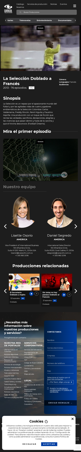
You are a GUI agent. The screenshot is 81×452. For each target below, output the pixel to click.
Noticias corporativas (11, 392)
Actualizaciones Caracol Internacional (12, 388)
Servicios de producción (37, 4)
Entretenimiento (44, 20)
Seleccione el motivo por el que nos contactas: (58, 378)
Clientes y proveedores (32, 368)
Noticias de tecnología (12, 365)
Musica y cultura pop (11, 370)
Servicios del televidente (33, 350)
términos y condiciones (59, 389)
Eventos (63, 4)
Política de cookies (31, 399)
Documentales (64, 20)
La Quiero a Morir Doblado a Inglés (50, 294)
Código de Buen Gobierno (33, 363)
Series (10, 20)
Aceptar (49, 444)
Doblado (13, 304)
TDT (25, 360)
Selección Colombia (11, 357)
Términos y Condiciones (32, 401)
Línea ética (28, 357)
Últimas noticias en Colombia (11, 350)
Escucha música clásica (12, 379)
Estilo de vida (9, 395)
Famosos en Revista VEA (13, 397)
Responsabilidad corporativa (30, 390)
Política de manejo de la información (32, 395)
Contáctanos (28, 366)
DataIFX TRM (9, 376)
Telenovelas (24, 20)
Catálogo (20, 4)
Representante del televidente (31, 353)
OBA (26, 371)
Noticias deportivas (11, 354)
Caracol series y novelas (12, 382)
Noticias (53, 4)
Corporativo (28, 404)
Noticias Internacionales (13, 367)
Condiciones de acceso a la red (33, 386)
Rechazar (29, 444)
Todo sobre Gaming (11, 373)
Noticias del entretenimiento (10, 361)
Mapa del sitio (29, 374)
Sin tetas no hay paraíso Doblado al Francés (18, 295)
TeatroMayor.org (10, 384)
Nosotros (20, 7)
